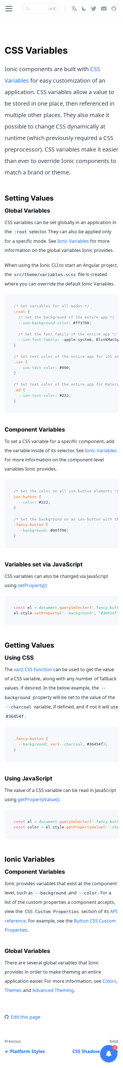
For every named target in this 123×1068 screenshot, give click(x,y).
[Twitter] (94, 8)
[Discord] (104, 8)
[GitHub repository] (113, 8)
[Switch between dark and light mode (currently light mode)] (84, 8)
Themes (13, 990)
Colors (109, 981)
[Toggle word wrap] (101, 301)
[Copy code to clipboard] (111, 301)
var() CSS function (33, 669)
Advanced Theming (53, 990)
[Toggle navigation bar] (9, 8)
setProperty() (32, 585)
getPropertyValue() (38, 799)
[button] (74, 8)
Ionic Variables (73, 241)
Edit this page (25, 1017)
